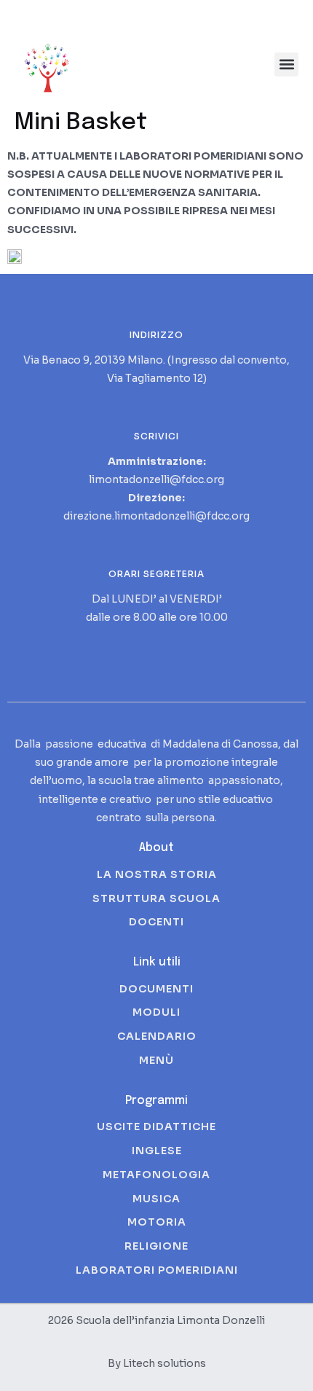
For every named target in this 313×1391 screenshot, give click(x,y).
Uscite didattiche (156, 1126)
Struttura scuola (156, 898)
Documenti (156, 988)
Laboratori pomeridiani (157, 1270)
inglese (157, 1150)
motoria (156, 1222)
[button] (286, 64)
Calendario (157, 1036)
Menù (156, 1060)
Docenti (156, 921)
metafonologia (156, 1174)
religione (156, 1246)
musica (156, 1198)
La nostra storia (157, 874)
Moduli (156, 1012)
